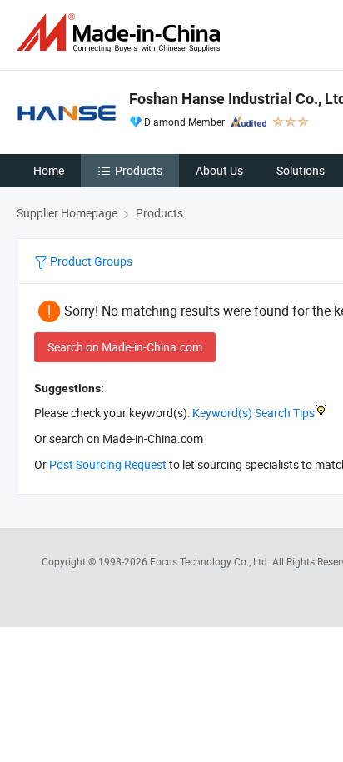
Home (48, 170)
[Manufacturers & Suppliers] (121, 32)
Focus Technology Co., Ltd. (211, 561)
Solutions (300, 170)
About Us (219, 170)
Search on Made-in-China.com (124, 347)
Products (138, 170)
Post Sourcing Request (108, 464)
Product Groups (89, 261)
